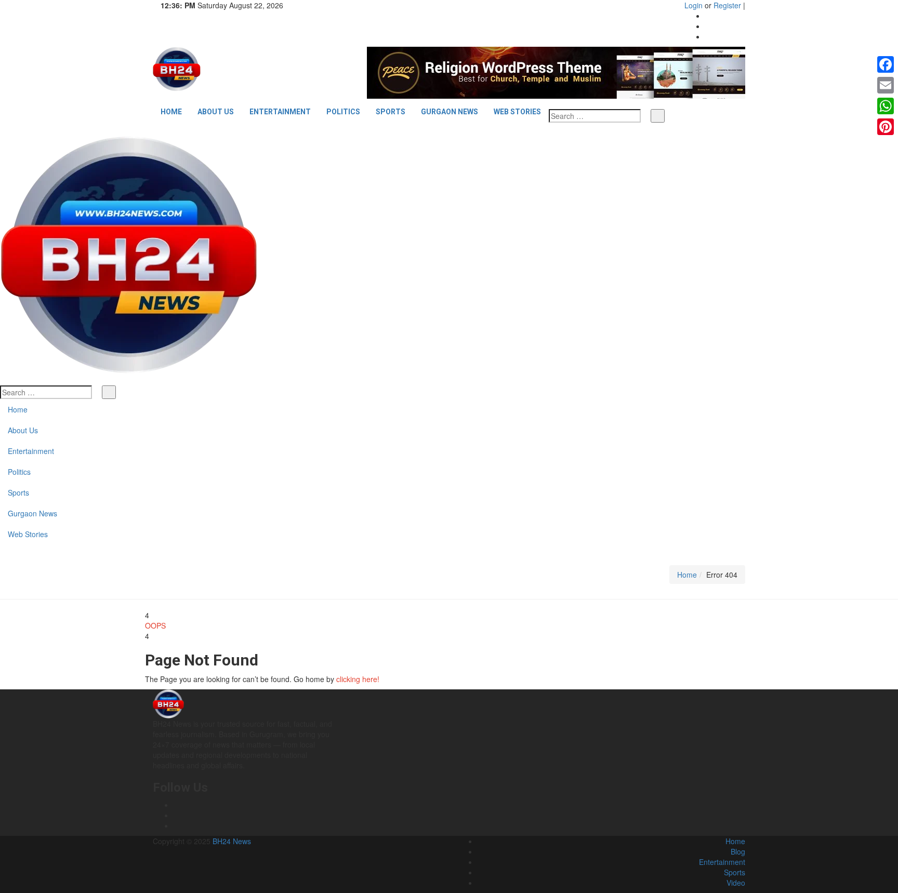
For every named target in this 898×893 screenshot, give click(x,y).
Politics (343, 112)
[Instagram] (708, 26)
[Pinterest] (885, 126)
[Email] (885, 85)
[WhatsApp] (885, 106)
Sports (390, 112)
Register (727, 5)
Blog (738, 851)
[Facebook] (708, 15)
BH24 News (232, 841)
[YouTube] (708, 36)
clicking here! (357, 679)
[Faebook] (176, 804)
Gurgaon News (449, 112)
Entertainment (280, 112)
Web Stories (517, 112)
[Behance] (176, 815)
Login (693, 5)
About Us (215, 112)
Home (171, 112)
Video (736, 882)
